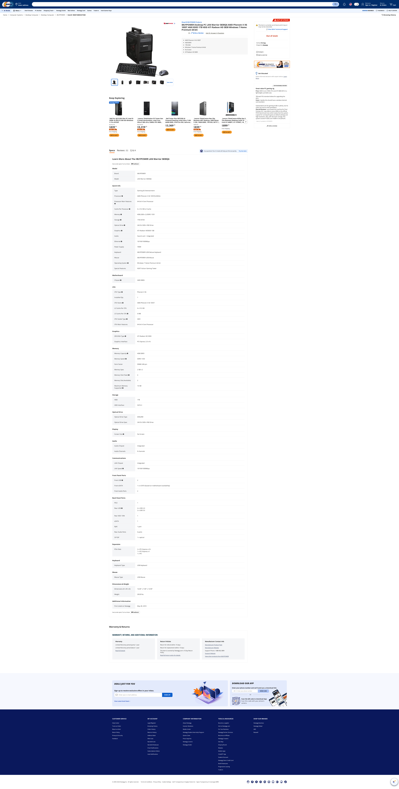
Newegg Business (259, 723)
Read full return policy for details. (170, 655)
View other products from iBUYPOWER (217, 656)
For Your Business (223, 729)
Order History (151, 729)
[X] (256, 782)
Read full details (120, 651)
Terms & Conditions (146, 782)
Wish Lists (150, 738)
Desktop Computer (31, 15)
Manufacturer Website (212, 648)
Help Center (115, 723)
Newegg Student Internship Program (193, 732)
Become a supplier (223, 723)
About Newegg (187, 723)
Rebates (220, 748)
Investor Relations (188, 726)
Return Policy (116, 732)
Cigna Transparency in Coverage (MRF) (207, 782)
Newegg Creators (223, 738)
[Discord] (281, 782)
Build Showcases (223, 763)
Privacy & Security (117, 735)
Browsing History (152, 726)
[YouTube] (273, 782)
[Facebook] (252, 782)
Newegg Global (258, 726)
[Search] (335, 4)
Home (5, 15)
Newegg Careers (188, 742)
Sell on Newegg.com (224, 726)
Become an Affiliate (224, 735)
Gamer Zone (186, 735)
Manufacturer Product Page (213, 645)
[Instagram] (260, 782)
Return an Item (116, 729)
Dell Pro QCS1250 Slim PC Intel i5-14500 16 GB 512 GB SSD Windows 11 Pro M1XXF (121, 120)
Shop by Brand (222, 745)
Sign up (167, 695)
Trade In (220, 770)
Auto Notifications (153, 754)
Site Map (220, 742)
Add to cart (113, 135)
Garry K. (258, 121)
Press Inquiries (187, 738)
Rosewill (256, 732)
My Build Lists (151, 742)
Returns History (152, 732)
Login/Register (152, 723)
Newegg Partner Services (225, 732)
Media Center (187, 729)
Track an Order (116, 726)
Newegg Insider (187, 745)
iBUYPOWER (61, 15)
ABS (255, 729)
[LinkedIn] (265, 782)
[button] (22, 4)
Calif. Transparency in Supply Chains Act (183, 782)
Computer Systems (16, 15)
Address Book (152, 735)
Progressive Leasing (224, 766)
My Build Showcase (153, 745)
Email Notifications (153, 748)
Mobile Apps (221, 751)
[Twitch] (277, 782)
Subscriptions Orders (154, 751)
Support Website (210, 653)
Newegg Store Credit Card (225, 760)
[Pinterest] (269, 782)
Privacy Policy (157, 782)
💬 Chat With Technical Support (277, 29)
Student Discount (223, 757)
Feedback (136, 164)
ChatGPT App (222, 754)
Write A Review (272, 126)
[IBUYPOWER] (169, 23)
